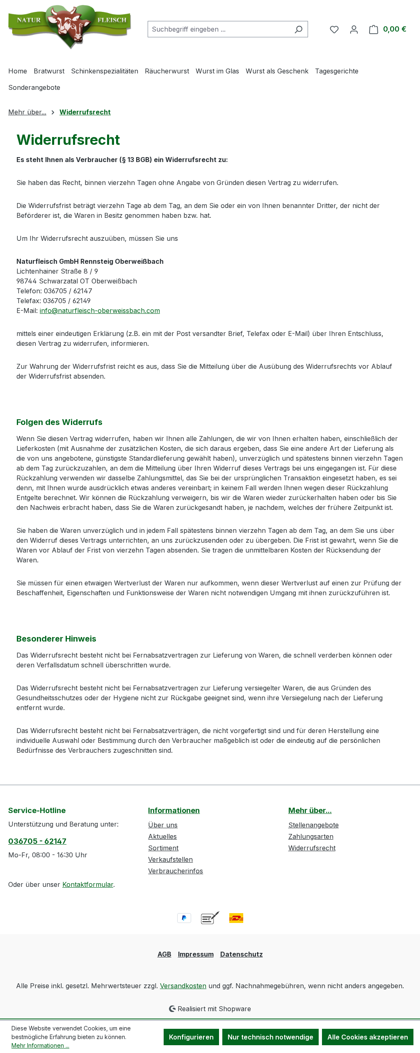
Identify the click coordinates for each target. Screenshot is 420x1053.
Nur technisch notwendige (270, 1037)
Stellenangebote (313, 825)
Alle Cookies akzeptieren (367, 1037)
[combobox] (218, 29)
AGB (164, 954)
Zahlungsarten (310, 836)
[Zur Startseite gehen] (69, 27)
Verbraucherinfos (175, 871)
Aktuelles (162, 836)
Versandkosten (183, 986)
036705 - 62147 (37, 841)
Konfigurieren (191, 1037)
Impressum (196, 954)
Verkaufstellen (170, 859)
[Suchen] (298, 29)
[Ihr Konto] (354, 29)
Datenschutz (241, 954)
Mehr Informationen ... (40, 1045)
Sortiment (163, 848)
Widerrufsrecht (312, 848)
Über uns (163, 825)
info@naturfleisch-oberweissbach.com (100, 310)
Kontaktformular (87, 884)
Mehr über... (310, 810)
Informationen (174, 810)
